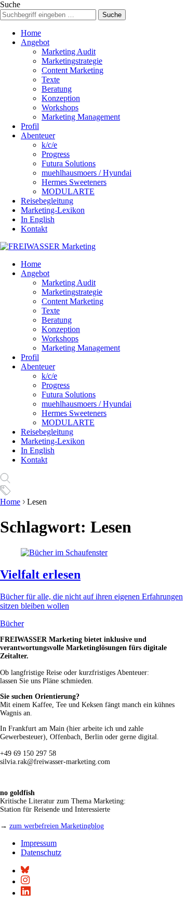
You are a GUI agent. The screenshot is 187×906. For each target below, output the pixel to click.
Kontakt (34, 228)
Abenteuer (38, 135)
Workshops (60, 107)
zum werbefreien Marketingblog (56, 826)
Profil (30, 126)
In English (38, 219)
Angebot (35, 42)
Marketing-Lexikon (53, 210)
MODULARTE (68, 191)
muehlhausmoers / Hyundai (86, 172)
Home (31, 32)
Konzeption (61, 98)
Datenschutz (41, 852)
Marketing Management (81, 116)
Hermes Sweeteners (74, 182)
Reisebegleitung (47, 200)
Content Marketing (72, 70)
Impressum (39, 843)
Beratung (57, 88)
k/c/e (49, 144)
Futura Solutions (69, 163)
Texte (51, 79)
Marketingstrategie (72, 60)
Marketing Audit (69, 51)
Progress (56, 154)
